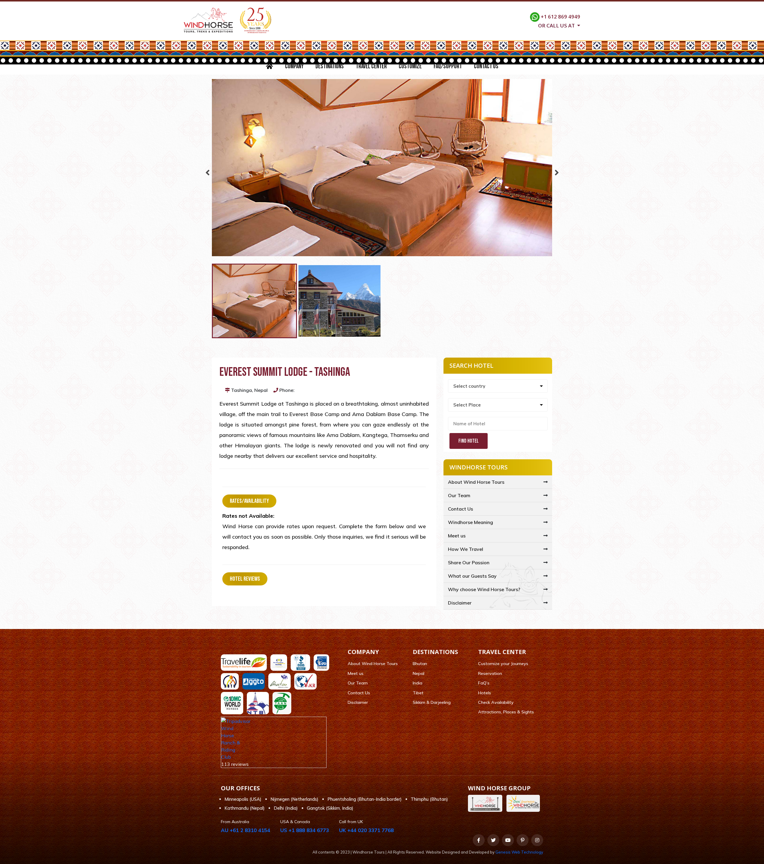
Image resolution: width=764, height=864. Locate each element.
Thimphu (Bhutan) (429, 799)
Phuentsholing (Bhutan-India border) (364, 799)
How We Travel (465, 549)
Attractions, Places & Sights (506, 712)
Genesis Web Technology (519, 852)
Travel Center (371, 66)
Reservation (490, 673)
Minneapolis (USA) (242, 799)
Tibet (418, 692)
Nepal (418, 673)
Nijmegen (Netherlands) (294, 799)
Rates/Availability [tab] (249, 501)
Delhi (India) (286, 808)
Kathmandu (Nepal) (244, 808)
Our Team (459, 495)
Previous (207, 171)
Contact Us (486, 66)
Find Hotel (468, 441)
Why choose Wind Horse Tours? (484, 589)
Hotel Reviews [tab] (245, 578)
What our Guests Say (472, 576)
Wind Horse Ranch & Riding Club (230, 742)
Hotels (484, 692)
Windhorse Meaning (470, 522)
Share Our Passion (468, 562)
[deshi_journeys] (524, 803)
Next (557, 171)
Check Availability (496, 702)
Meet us (457, 536)
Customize (410, 66)
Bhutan (420, 663)
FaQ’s (483, 683)
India (417, 683)
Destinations (329, 66)
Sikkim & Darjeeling (432, 702)
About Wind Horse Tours (476, 482)
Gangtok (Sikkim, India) (330, 808)
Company (294, 66)
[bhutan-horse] (486, 803)
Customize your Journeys (503, 663)
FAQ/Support (448, 66)
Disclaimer (460, 603)
